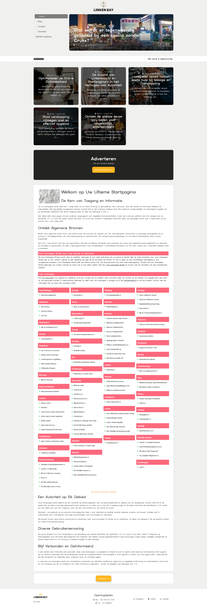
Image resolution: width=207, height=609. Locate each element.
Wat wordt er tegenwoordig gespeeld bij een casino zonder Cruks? (107, 35)
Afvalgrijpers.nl (144, 415)
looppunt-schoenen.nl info (148, 348)
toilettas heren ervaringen (49, 355)
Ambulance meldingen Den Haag (85, 421)
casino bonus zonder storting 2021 (53, 412)
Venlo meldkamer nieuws (147, 295)
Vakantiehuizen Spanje (147, 359)
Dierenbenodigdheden (48, 295)
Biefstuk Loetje (79, 385)
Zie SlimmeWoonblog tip (49, 482)
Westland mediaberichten (115, 323)
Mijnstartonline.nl (79, 403)
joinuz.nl (44, 478)
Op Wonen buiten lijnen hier (116, 354)
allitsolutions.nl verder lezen (83, 374)
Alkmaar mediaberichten (115, 327)
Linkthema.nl (78, 394)
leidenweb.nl (111, 370)
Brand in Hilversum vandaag (50, 473)
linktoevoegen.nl (130, 280)
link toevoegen (48, 278)
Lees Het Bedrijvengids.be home (150, 447)
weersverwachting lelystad (50, 391)
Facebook (139, 599)
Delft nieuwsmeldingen (48, 364)
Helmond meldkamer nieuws (149, 299)
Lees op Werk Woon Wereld (83, 434)
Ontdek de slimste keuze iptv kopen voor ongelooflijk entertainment (103, 121)
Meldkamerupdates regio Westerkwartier (153, 382)
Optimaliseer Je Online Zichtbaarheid (56, 79)
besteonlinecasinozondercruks (51, 429)
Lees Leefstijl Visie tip (114, 349)
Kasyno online (46, 403)
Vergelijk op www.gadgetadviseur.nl (53, 464)
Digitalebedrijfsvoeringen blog (149, 304)
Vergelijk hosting (79, 350)
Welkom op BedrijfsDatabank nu (117, 345)
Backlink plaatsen (102, 170)
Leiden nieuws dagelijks (115, 422)
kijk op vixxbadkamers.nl (49, 327)
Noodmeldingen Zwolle (114, 418)
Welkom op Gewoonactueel (116, 390)
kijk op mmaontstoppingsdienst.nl (150, 313)
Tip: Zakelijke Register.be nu (149, 455)
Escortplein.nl (78, 295)
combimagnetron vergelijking (51, 359)
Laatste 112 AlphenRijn (49, 469)
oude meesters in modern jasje (84, 445)
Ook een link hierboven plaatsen (103, 492)
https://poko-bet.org (47, 425)
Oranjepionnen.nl (112, 443)
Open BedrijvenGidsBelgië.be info (118, 386)
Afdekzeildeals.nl (112, 307)
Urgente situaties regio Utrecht (117, 318)
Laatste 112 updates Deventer (149, 442)
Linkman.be (78, 390)
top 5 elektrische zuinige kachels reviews (120, 413)
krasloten (44, 407)
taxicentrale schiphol (146, 336)
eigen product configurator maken (52, 441)
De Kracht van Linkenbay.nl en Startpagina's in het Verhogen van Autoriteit (103, 80)
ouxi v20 (44, 315)
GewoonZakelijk (79, 429)
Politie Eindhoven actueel (115, 381)
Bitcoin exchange (47, 380)
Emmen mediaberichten (115, 331)
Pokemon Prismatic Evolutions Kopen (152, 324)
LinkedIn (165, 599)
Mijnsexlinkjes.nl (79, 412)
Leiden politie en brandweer (83, 466)
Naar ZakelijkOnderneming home (85, 475)
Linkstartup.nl (78, 416)
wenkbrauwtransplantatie (82, 323)
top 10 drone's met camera (50, 350)
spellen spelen (46, 421)
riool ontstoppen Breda (115, 265)
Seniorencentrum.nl (80, 398)
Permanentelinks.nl (80, 461)
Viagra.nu (142, 403)
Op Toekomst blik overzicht (116, 427)
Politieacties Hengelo (48, 368)
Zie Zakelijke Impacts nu (82, 470)
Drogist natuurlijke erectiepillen (149, 398)
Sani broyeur (45, 307)
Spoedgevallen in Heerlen (115, 340)
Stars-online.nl (79, 407)
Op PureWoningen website (83, 425)
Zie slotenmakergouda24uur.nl (84, 334)
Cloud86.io (77, 346)
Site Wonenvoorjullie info (115, 358)
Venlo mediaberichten (114, 336)
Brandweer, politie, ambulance (149, 387)
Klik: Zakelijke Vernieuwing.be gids (118, 431)
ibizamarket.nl (144, 308)
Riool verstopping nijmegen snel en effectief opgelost (56, 120)
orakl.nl (141, 467)
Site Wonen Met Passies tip (148, 451)
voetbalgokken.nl (145, 419)
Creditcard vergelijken (48, 453)
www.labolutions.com (146, 431)
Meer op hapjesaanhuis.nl (148, 371)
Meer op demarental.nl (81, 307)
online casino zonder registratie (51, 416)
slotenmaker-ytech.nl (114, 402)
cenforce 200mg (46, 311)
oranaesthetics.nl (47, 339)
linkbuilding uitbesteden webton (84, 362)
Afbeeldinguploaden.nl (81, 457)
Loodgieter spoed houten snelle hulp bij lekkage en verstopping (151, 80)
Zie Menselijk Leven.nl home (50, 486)
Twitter (153, 599)
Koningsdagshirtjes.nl (114, 295)
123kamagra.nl (79, 318)
